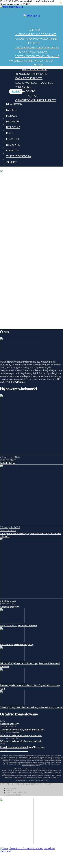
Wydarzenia (18, 60)
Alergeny (22, 34)
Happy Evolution (34, 69)
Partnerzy (35, 60)
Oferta (9, 790)
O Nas (19, 100)
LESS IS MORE (24, 82)
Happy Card (39, 74)
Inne (54, 38)
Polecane (13, 127)
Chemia (48, 47)
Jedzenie (21, 47)
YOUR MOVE (23, 87)
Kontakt (33, 95)
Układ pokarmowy (29, 38)
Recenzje (13, 121)
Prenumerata (46, 100)
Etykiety (34, 43)
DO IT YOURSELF (43, 82)
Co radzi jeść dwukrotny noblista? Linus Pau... (22, 729)
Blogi (10, 133)
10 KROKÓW (23, 74)
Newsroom (14, 104)
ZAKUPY (11, 162)
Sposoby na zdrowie (34, 52)
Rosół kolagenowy (9, 723)
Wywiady (29, 90)
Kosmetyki (35, 47)
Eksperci (12, 139)
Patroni (38, 65)
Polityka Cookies (13, 795)
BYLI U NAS (13, 144)
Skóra (47, 38)
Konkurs (12, 150)
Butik (16, 91)
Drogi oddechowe (42, 34)
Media (48, 60)
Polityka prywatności (16, 792)
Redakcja (30, 100)
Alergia (34, 30)
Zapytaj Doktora (18, 156)
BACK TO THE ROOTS (29, 78)
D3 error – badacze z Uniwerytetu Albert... (21, 735)
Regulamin (11, 788)
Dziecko (12, 110)
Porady (11, 115)
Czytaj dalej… (20, 382)
